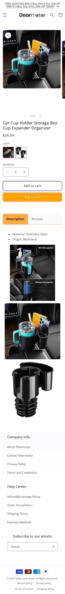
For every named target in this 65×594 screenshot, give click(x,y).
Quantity (8, 164)
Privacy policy (43, 583)
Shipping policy (45, 588)
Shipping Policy (17, 513)
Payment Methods (19, 522)
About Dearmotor (19, 447)
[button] (5, 15)
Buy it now (33, 197)
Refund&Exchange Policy (23, 496)
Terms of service (24, 588)
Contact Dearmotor (20, 455)
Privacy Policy (16, 464)
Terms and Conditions (22, 472)
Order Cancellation (19, 505)
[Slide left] (24, 116)
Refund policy (24, 583)
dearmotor (29, 578)
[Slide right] (41, 116)
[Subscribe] (53, 546)
